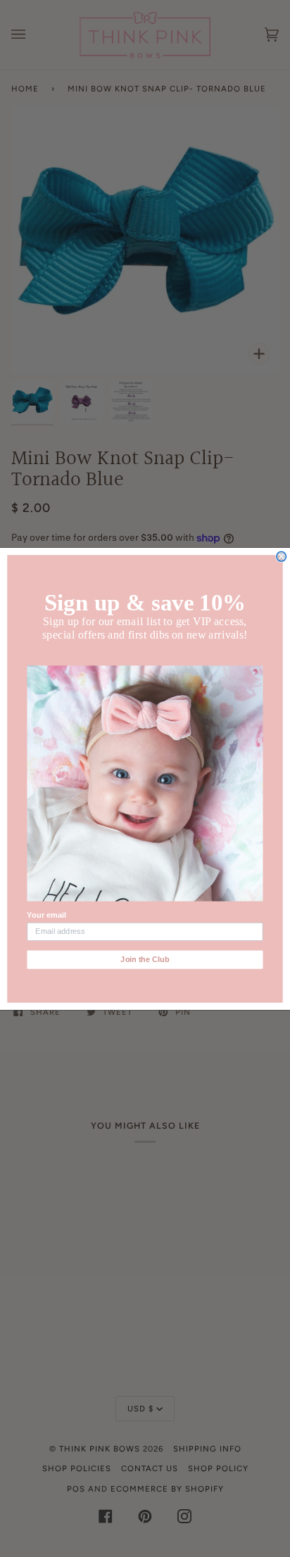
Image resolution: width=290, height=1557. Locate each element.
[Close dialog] (281, 556)
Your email (46, 915)
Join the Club (144, 959)
